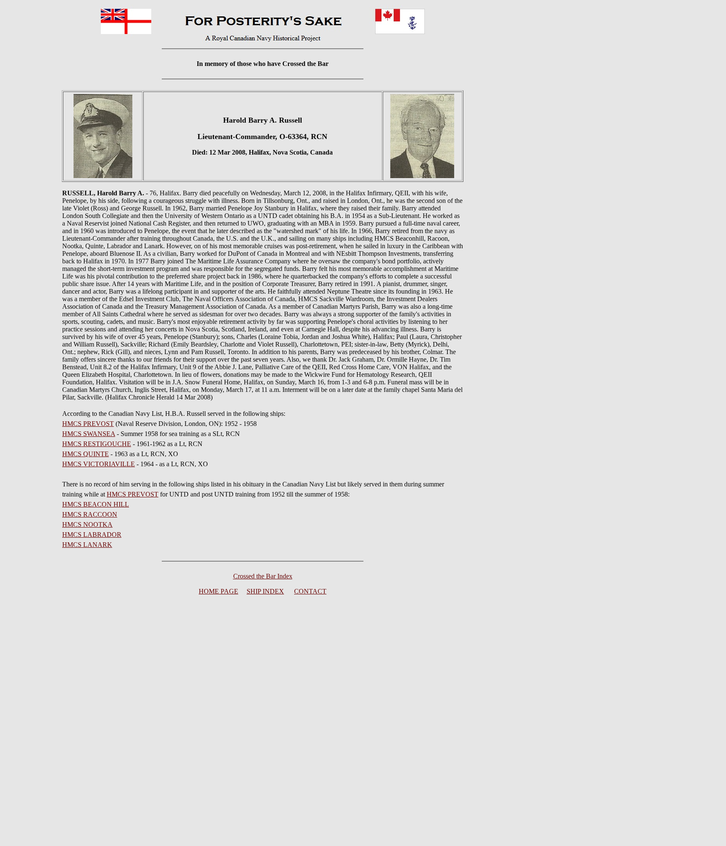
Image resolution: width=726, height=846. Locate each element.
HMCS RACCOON (89, 514)
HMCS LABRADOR (91, 534)
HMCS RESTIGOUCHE (96, 443)
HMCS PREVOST (88, 423)
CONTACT (310, 591)
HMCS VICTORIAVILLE (98, 464)
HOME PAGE (218, 591)
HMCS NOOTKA (87, 524)
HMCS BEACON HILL (95, 504)
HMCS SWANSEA (88, 433)
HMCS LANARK (87, 544)
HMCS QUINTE (85, 453)
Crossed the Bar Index (262, 576)
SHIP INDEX (265, 591)
